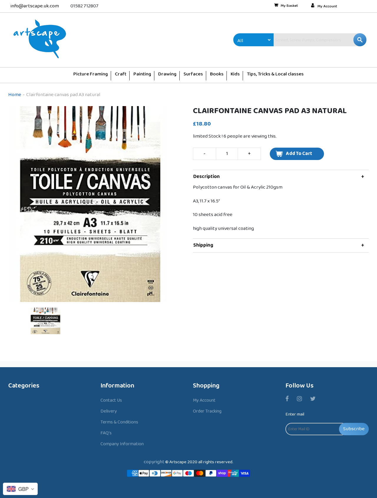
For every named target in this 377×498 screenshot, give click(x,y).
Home (14, 95)
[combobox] (307, 39)
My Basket (289, 6)
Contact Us (111, 400)
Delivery (108, 411)
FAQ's (106, 433)
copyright (154, 462)
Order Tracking (207, 411)
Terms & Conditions (119, 422)
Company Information (122, 444)
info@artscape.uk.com (35, 6)
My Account (327, 6)
